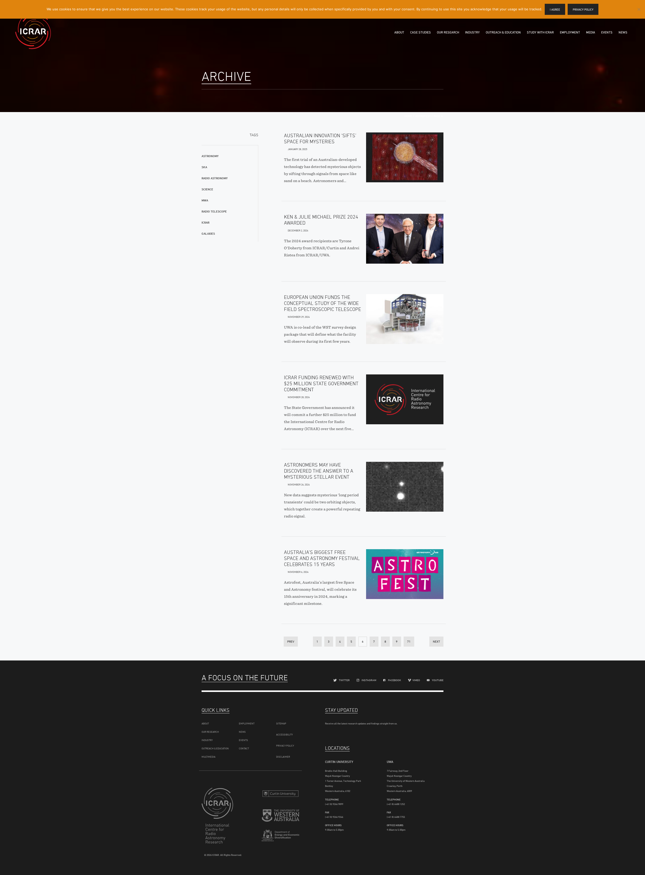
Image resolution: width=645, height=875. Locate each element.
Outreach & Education (503, 32)
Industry (472, 32)
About (399, 32)
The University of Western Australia (280, 816)
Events (606, 32)
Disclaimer (283, 756)
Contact (244, 748)
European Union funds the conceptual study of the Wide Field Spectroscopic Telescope (322, 303)
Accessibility (284, 734)
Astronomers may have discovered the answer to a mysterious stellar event (318, 471)
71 (409, 641)
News (623, 32)
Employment (570, 32)
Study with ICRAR (540, 32)
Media (590, 32)
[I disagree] (638, 9)
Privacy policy (583, 9)
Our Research (448, 32)
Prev (290, 641)
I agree (555, 9)
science (207, 189)
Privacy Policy (285, 745)
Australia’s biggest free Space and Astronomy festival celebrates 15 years (322, 558)
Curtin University (280, 793)
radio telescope (214, 211)
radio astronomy (215, 178)
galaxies (208, 233)
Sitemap (281, 723)
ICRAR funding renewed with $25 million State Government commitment (321, 383)
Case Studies (420, 32)
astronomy (210, 156)
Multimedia (208, 756)
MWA (205, 200)
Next (436, 641)
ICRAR (33, 31)
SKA (204, 167)
